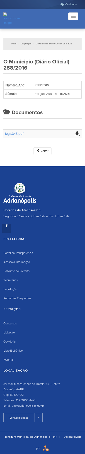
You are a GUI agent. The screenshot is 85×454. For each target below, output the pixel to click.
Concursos (10, 323)
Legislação (26, 43)
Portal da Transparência (18, 253)
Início (14, 43)
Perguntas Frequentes (17, 298)
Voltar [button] (44, 151)
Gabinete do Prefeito (16, 271)
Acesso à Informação (16, 262)
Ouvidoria (9, 341)
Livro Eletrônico (13, 351)
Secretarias (10, 280)
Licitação (9, 332)
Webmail (8, 360)
